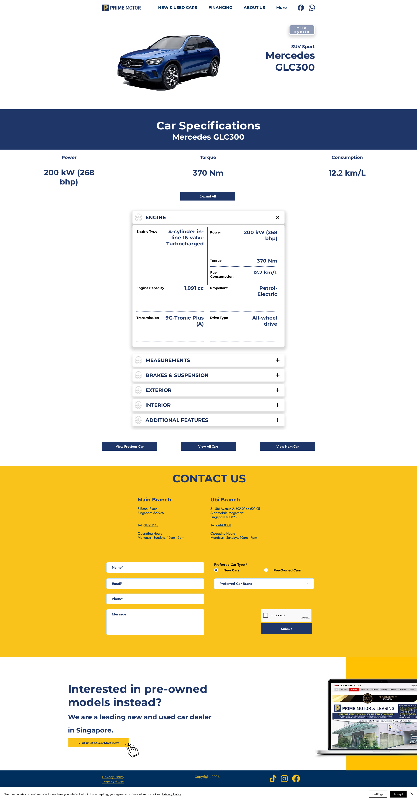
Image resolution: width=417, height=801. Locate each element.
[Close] (411, 794)
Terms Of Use (113, 782)
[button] (129, 446)
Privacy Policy (113, 777)
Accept (398, 794)
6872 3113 (151, 525)
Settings (378, 794)
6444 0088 (223, 525)
